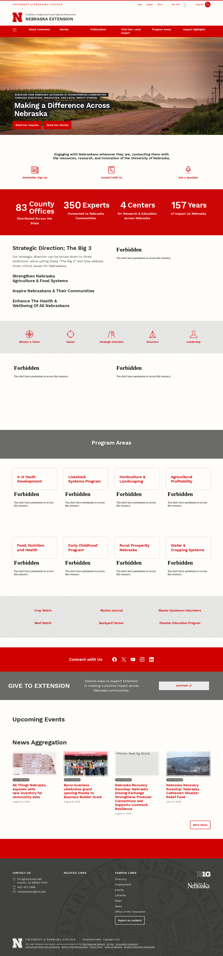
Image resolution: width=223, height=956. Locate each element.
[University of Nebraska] (198, 885)
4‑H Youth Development (29, 479)
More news (200, 825)
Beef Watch (43, 623)
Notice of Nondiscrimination (74, 947)
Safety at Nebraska (113, 947)
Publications (98, 29)
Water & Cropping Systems (187, 547)
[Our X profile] (123, 659)
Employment (123, 884)
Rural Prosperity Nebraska (134, 547)
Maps (118, 900)
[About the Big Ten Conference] (203, 874)
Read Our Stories (57, 125)
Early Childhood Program (82, 547)
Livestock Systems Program (84, 479)
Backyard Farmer (111, 623)
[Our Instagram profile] (142, 659)
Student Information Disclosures (139, 947)
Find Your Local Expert (131, 31)
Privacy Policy (96, 947)
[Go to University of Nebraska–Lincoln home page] (17, 17)
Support (182, 685)
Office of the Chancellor (130, 911)
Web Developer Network (93, 944)
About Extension (39, 29)
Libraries (120, 895)
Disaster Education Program (179, 623)
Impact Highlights (194, 29)
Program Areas (161, 29)
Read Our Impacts (27, 125)
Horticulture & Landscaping (132, 479)
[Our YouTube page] (133, 659)
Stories (64, 29)
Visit (139, 4)
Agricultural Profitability (182, 479)
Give (159, 4)
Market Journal (111, 610)
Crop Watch (43, 610)
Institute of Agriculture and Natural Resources (50, 14)
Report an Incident (130, 920)
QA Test (110, 944)
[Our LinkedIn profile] (151, 659)
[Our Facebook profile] (114, 659)
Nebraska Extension (49, 19)
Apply (150, 4)
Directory (121, 879)
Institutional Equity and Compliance (42, 947)
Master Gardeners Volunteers (180, 610)
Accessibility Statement (127, 944)
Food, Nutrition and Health (30, 547)
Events (119, 890)
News (118, 906)
